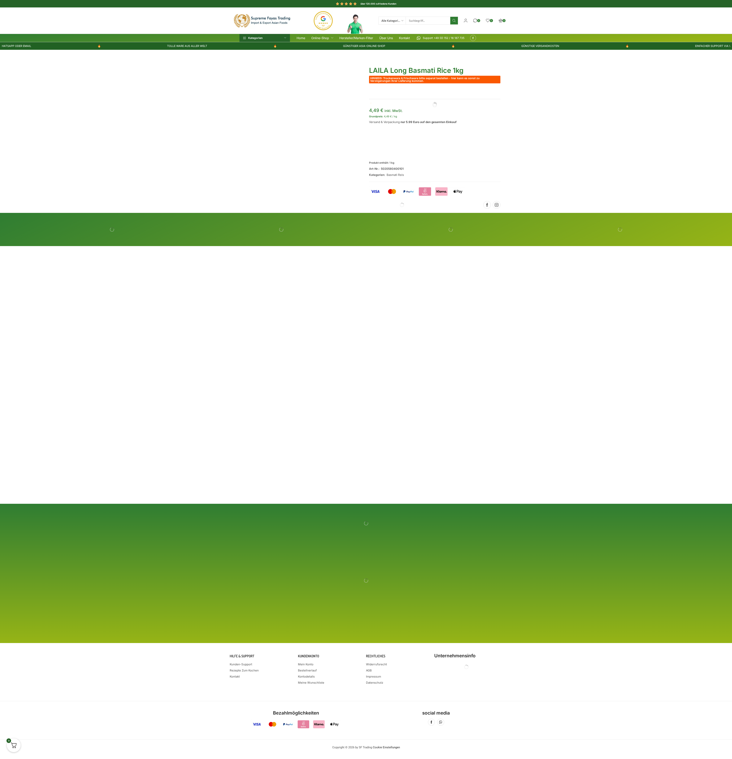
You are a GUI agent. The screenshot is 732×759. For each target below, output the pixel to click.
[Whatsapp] (440, 722)
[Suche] (454, 20)
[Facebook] (473, 38)
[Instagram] (496, 205)
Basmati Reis (395, 175)
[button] (466, 20)
